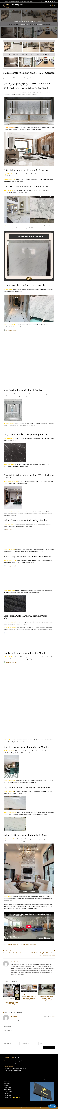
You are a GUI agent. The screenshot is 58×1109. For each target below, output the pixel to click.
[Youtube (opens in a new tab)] (50, 1)
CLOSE (55, 1063)
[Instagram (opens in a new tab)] (45, 1)
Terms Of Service (8, 1091)
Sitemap (6, 1079)
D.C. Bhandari (8, 78)
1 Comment (34, 78)
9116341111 (18, 1057)
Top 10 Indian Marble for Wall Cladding (11, 1003)
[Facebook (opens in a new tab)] (41, 1)
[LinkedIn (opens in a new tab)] (47, 1)
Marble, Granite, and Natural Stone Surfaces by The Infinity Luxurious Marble (29, 997)
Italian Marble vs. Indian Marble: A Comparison (32, 24)
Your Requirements (29, 1084)
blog (27, 78)
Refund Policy (7, 1089)
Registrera (14, 1016)
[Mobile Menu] (54, 5)
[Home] (16, 24)
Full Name (27, 1071)
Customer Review (8, 1097)
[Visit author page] (6, 963)
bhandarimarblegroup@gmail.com (16, 1061)
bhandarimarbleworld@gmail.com (12, 1063)
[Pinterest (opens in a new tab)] (43, 1)
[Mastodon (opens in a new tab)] (54, 1)
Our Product (7, 1083)
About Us (6, 1085)
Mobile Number (28, 1077)
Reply (53, 1016)
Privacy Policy (7, 1087)
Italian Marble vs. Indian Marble (28, 944)
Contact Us (6, 1093)
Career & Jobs (7, 1095)
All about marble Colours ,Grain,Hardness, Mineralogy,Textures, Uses (46, 998)
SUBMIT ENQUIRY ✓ (38, 1100)
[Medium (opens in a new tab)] (53, 1)
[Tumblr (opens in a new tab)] (48, 1)
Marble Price (7, 1081)
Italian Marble (16, 944)
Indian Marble (9, 944)
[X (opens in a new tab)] (39, 1)
